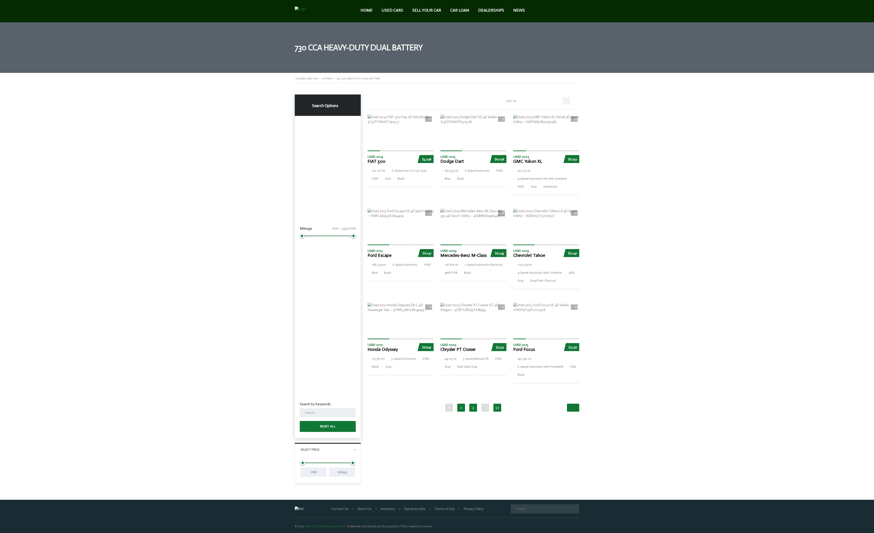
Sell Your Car (426, 10)
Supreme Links (414, 509)
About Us (364, 509)
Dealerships (491, 10)
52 (497, 407)
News (519, 10)
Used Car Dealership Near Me (323, 526)
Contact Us (339, 509)
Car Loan (459, 10)
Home (367, 10)
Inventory (388, 509)
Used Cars (392, 10)
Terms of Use (444, 509)
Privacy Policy (473, 509)
